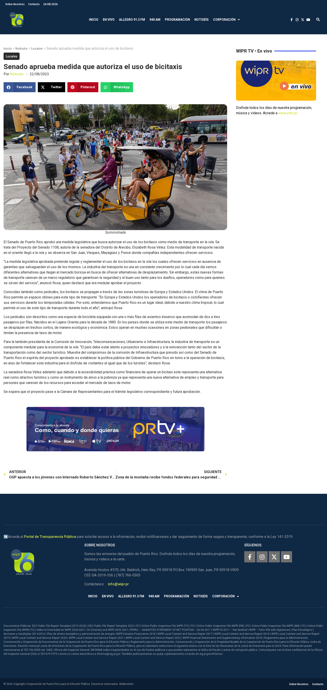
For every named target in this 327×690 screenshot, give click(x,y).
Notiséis (201, 19)
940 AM (154, 19)
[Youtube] (286, 556)
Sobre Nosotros (15, 4)
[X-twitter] (274, 556)
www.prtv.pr (287, 113)
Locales (37, 48)
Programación (177, 19)
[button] (318, 19)
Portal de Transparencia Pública (50, 537)
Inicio (93, 19)
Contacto (34, 4)
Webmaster (126, 684)
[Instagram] (262, 556)
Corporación (224, 19)
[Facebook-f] (249, 556)
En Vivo (109, 19)
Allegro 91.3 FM (132, 19)
